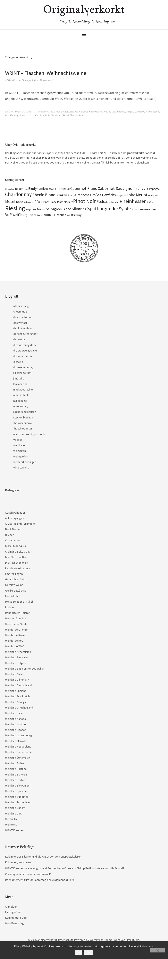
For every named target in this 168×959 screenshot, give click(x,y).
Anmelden (11, 906)
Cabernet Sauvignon (116, 188)
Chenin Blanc (43, 194)
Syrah (124, 208)
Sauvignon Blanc (58, 209)
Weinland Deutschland (18, 685)
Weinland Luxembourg (18, 735)
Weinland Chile (14, 674)
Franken (61, 195)
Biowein (51, 189)
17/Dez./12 (10, 80)
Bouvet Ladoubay (69, 111)
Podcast (23, 115)
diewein (18, 362)
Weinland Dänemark (17, 679)
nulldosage (20, 401)
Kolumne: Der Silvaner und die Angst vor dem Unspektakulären (43, 856)
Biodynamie (37, 188)
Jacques (130, 111)
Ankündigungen (14, 518)
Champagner (95, 111)
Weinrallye (11, 819)
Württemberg (74, 215)
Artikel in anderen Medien (20, 523)
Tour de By (45, 115)
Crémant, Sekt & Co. (17, 551)
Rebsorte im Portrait (17, 613)
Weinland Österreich (17, 758)
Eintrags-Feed (13, 912)
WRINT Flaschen (23, 111)
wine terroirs (21, 467)
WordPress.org (14, 923)
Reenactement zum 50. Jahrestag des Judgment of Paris (40, 880)
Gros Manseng (118, 111)
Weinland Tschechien (18, 802)
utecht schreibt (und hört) (29, 434)
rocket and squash (24, 412)
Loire (131, 194)
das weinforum (22, 317)
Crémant (106, 111)
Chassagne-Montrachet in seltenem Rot (29, 874)
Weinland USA (13, 813)
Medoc (149, 111)
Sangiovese (31, 209)
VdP (8, 214)
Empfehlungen (14, 574)
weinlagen (19, 451)
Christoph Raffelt (30, 80)
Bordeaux (55, 111)
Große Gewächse (15, 590)
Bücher (9, 535)
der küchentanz (22, 328)
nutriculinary (20, 406)
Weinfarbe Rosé (15, 635)
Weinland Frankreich (17, 696)
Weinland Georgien (16, 702)
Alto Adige (9, 189)
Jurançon (139, 111)
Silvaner (79, 208)
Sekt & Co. (33, 115)
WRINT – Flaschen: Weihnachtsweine (45, 73)
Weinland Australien (17, 657)
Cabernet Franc (83, 188)
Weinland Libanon (15, 730)
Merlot (156, 111)
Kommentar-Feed (16, 917)
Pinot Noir (84, 201)
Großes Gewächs (103, 194)
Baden (19, 189)
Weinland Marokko (16, 741)
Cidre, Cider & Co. (16, 546)
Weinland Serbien (15, 780)
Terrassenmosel (148, 209)
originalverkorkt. (47, 940)
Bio (26, 188)
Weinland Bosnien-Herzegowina (24, 668)
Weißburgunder (24, 214)
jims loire (18, 378)
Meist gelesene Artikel (19, 601)
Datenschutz (66, 940)
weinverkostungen (24, 462)
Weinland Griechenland (19, 707)
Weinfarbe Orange (16, 629)
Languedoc (121, 195)
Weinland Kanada (15, 719)
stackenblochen (23, 417)
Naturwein (29, 202)
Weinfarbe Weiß (15, 646)
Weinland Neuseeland (18, 746)
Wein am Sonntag (15, 618)
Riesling (15, 208)
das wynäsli (20, 323)
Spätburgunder (102, 208)
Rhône (150, 202)
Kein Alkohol (12, 596)
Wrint (40, 215)
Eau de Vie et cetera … (19, 568)
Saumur (41, 209)
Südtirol (134, 209)
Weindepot (56, 115)
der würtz (19, 339)
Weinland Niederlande (18, 752)
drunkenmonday (23, 367)
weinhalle (19, 445)
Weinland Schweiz (16, 774)
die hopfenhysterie (25, 345)
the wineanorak (22, 423)
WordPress (96, 940)
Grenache (82, 194)
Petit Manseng (11, 115)
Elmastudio (132, 940)
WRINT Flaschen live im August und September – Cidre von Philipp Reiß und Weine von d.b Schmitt (64, 868)
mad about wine (23, 389)
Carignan (140, 189)
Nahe (19, 202)
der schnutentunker (25, 334)
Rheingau (114, 202)
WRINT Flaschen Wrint (73, 115)
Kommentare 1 (47, 80)
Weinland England (15, 691)
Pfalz (38, 201)
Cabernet (83, 111)
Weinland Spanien (16, 791)
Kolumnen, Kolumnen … (19, 862)
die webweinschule (25, 350)
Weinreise (11, 824)
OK (78, 952)
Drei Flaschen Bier (16, 557)
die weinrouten (22, 356)
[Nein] (157, 950)
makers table (21, 395)
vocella (17, 440)
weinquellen (20, 456)
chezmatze (20, 311)
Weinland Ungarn (15, 808)
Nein (89, 952)
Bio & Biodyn (12, 529)
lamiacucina (20, 384)
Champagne (152, 189)
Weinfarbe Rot (14, 640)
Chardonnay (18, 194)
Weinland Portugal (16, 769)
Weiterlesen (146, 99)
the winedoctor (22, 428)
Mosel (10, 201)
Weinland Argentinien (18, 652)
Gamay (71, 195)
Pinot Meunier (65, 202)
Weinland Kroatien (16, 724)
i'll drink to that (22, 373)
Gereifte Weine (14, 585)
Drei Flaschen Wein (16, 562)
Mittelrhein (153, 195)
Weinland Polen (14, 763)
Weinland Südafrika (16, 797)
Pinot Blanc (50, 202)
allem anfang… (22, 306)
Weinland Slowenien (17, 785)
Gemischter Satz (15, 579)
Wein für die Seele (16, 624)
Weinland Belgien (15, 663)
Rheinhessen (133, 201)
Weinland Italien (14, 713)
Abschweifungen (15, 512)
